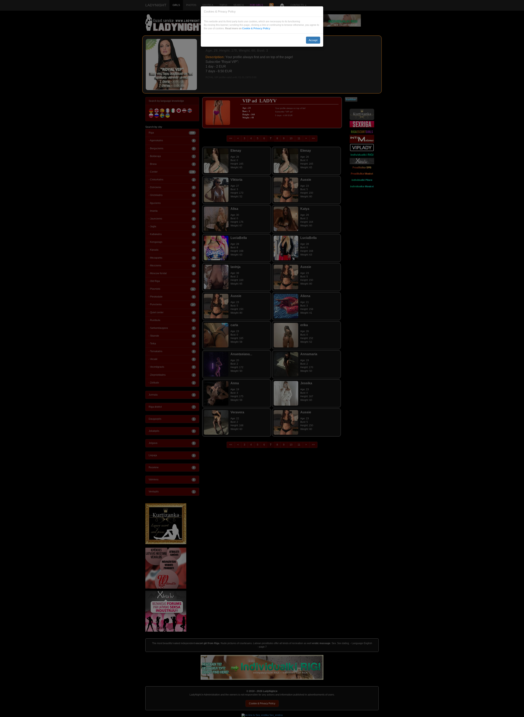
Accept (313, 40)
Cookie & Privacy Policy (256, 28)
